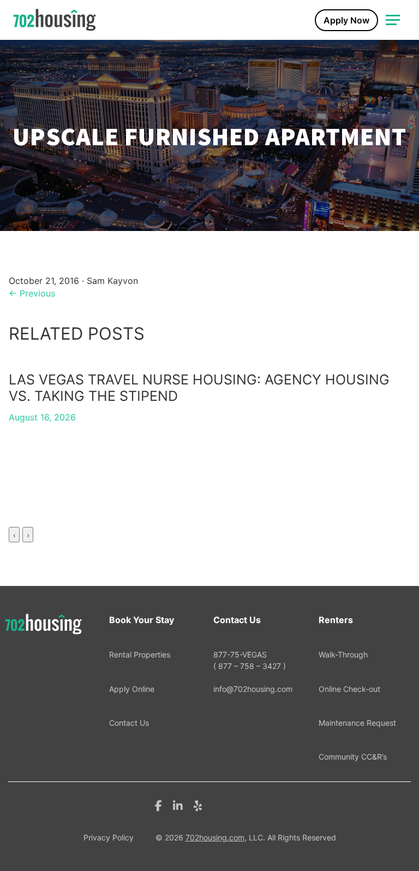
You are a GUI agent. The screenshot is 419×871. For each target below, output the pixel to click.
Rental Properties (139, 654)
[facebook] (158, 804)
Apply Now (346, 20)
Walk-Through (343, 654)
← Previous (32, 293)
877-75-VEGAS (249, 660)
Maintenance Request (357, 722)
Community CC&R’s (353, 756)
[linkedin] (178, 804)
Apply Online (131, 689)
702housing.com (214, 837)
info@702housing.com (252, 689)
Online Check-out (349, 689)
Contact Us (129, 722)
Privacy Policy (108, 837)
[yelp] (198, 804)
